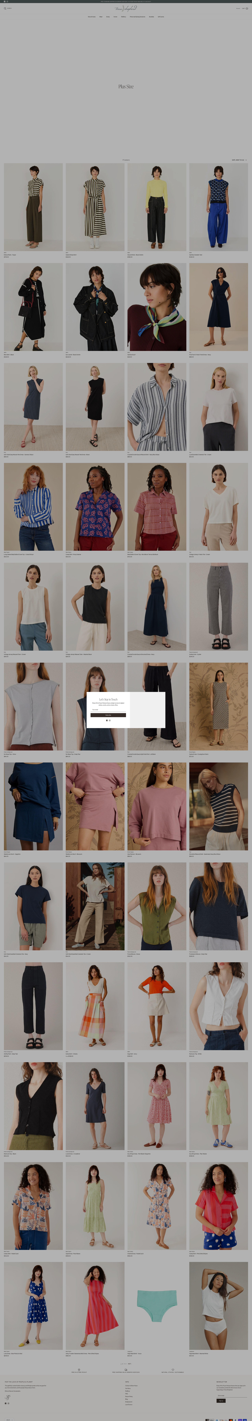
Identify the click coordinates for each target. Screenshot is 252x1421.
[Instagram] (109, 720)
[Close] (163, 694)
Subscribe (108, 715)
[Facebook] (107, 720)
